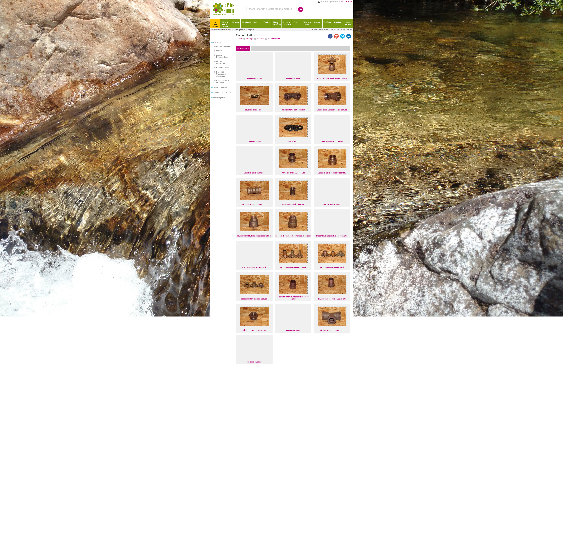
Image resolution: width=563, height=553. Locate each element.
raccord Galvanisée (220, 62)
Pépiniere (267, 22)
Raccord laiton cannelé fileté (254, 267)
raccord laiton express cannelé (293, 267)
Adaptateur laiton (293, 78)
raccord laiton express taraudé (254, 299)
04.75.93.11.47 (346, 1)
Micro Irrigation (219, 98)
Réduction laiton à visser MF (254, 330)
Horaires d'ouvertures (320, 30)
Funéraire (328, 22)
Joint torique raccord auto (332, 141)
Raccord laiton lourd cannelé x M (332, 299)
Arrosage (236, 22)
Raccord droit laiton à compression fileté (254, 236)
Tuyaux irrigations (220, 87)
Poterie (317, 22)
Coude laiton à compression (293, 110)
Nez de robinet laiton (331, 204)
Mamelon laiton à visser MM (293, 173)
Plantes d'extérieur (277, 23)
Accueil (239, 39)
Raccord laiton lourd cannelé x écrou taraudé (293, 298)
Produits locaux (348, 23)
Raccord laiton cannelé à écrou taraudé (332, 236)
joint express (293, 141)
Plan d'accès (334, 30)
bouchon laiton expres (254, 110)
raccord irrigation (223, 47)
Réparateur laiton (293, 330)
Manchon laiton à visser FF (293, 204)
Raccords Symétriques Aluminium (221, 74)
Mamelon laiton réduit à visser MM (332, 173)
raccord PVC (221, 51)
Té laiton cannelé (254, 362)
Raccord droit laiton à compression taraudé (293, 236)
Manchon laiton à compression (254, 204)
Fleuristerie (246, 22)
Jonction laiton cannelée (254, 173)
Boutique (338, 22)
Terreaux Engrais (307, 23)
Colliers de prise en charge (222, 81)
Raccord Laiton (222, 68)
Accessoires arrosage (222, 93)
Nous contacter (346, 30)
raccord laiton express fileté (332, 267)
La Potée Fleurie (215, 24)
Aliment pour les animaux (225, 24)
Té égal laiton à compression (332, 330)
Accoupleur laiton (254, 78)
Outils (255, 22)
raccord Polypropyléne (222, 56)
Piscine (297, 22)
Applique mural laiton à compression (332, 78)
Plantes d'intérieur (287, 23)
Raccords (217, 42)
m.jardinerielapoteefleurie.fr (330, 1)
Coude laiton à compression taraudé (332, 110)
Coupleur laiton (254, 141)
